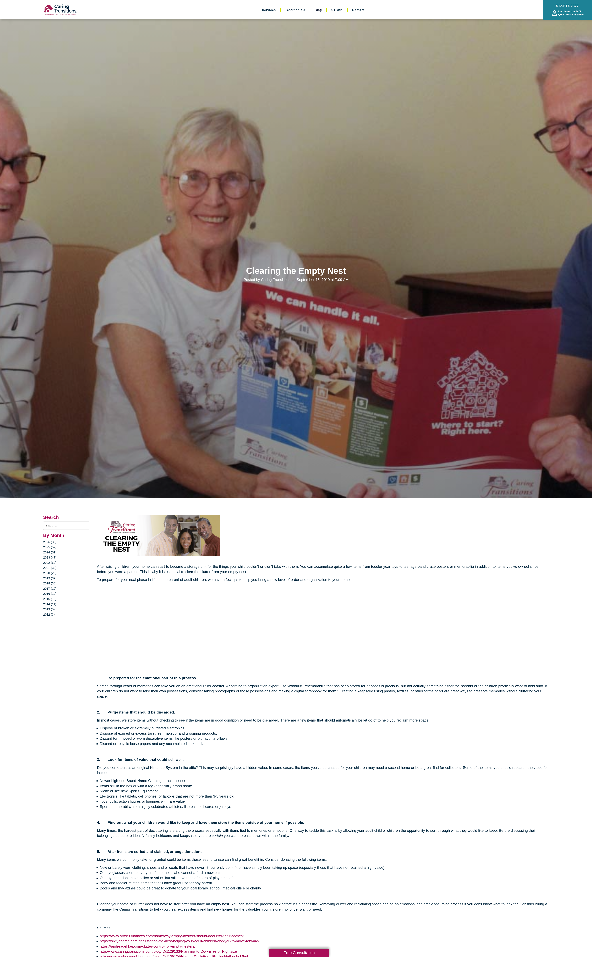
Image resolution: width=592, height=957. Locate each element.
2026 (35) (49, 542)
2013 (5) (49, 609)
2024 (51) (49, 552)
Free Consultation (299, 952)
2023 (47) (49, 557)
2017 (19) (49, 588)
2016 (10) (49, 593)
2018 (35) (49, 583)
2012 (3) (49, 614)
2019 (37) (49, 578)
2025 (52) (49, 547)
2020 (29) (49, 573)
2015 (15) (49, 599)
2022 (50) (49, 562)
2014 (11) (49, 604)
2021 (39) (49, 567)
